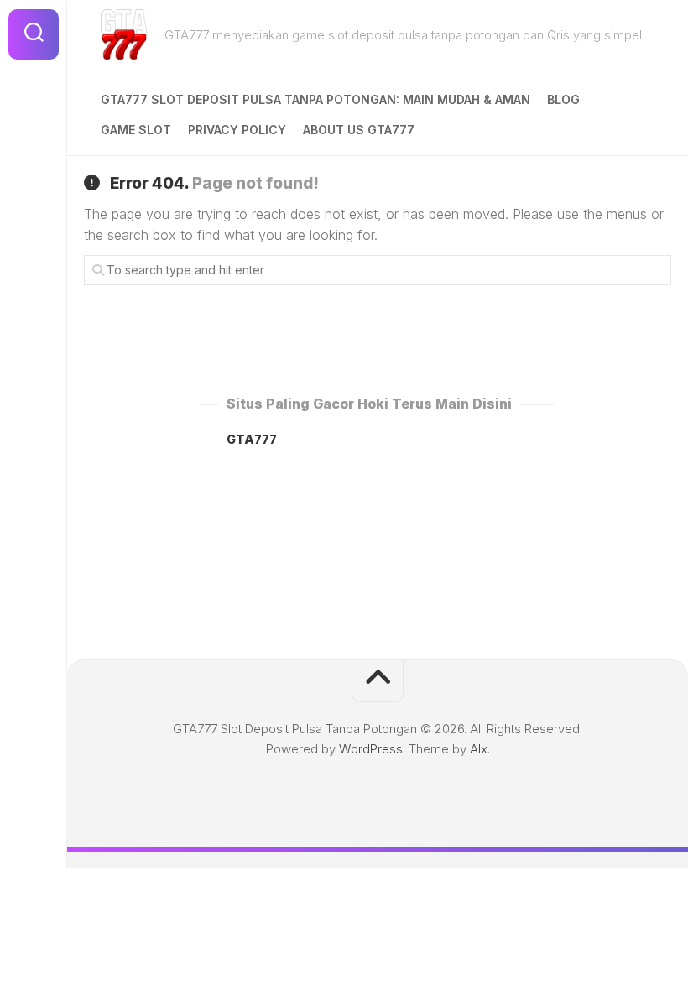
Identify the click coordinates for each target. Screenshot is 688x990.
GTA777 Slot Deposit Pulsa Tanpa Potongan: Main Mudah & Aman (315, 99)
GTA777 (252, 439)
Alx (478, 749)
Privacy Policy (237, 129)
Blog (563, 99)
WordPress (371, 749)
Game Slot (136, 129)
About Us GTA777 (358, 129)
